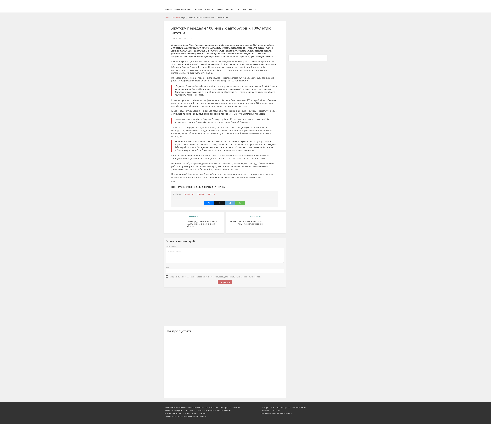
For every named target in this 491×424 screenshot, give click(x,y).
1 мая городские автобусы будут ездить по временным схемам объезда (202, 223)
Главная (168, 9)
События (197, 9)
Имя (167, 267)
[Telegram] (230, 203)
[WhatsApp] (240, 203)
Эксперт (230, 9)
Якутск (252, 9)
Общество (209, 9)
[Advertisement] (225, 306)
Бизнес (220, 9)
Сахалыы (241, 9)
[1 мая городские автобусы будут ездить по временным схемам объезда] (176, 225)
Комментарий (171, 246)
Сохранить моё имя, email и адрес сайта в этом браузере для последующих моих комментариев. (215, 276)
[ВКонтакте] (209, 203)
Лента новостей (182, 9)
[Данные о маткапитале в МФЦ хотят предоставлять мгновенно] (274, 225)
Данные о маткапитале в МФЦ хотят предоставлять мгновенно (246, 222)
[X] (219, 203)
